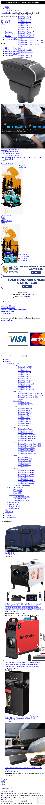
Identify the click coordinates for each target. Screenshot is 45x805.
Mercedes (16, 442)
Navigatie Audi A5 (24, 418)
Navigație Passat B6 (24, 461)
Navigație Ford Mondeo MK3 (27, 436)
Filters (3, 24)
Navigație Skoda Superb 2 (26, 483)
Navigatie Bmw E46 (24, 16)
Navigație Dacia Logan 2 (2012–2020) (30, 42)
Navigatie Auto (14, 10)
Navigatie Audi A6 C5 (25, 420)
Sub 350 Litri (17, 489)
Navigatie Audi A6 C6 (25, 421)
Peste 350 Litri (18, 491)
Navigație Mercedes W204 (26, 450)
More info (4, 799)
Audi (15, 406)
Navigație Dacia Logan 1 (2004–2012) (30, 40)
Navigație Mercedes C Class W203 (29, 444)
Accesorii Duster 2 (7, 164)
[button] (22, 168)
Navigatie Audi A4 (24, 57)
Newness (8, 36)
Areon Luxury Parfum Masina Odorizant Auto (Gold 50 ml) (22, 717)
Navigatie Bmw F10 (24, 24)
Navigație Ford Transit (25, 440)
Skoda (15, 468)
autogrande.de (7, 320)
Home (3, 13)
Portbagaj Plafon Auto (16, 487)
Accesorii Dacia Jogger (21, 500)
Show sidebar (5, 20)
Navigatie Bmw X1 (24, 29)
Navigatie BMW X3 (24, 33)
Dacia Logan (17, 39)
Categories (4, 249)
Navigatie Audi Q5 (24, 425)
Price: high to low (11, 39)
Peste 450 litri (17, 493)
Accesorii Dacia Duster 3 (21, 497)
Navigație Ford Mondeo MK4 (27, 438)
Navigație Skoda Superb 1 (26, 482)
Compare (8, 515)
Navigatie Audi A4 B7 (25, 414)
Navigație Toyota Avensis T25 (23, 485)
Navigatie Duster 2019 (25, 52)
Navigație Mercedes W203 (26, 448)
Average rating (10, 34)
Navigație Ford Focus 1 (25, 431)
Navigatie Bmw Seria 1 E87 (27, 27)
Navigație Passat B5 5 (25, 459)
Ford (15, 427)
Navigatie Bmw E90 (24, 20)
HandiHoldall (9, 553)
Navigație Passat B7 (24, 463)
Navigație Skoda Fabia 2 (26, 472)
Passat (15, 455)
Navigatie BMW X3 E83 (26, 35)
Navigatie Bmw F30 (24, 25)
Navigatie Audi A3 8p (25, 55)
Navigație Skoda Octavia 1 (26, 474)
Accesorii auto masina (16, 495)
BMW (15, 365)
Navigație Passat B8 (24, 465)
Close (3, 781)
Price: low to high (11, 38)
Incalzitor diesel (14, 153)
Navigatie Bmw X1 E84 (26, 31)
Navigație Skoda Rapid (25, 480)
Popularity (8, 32)
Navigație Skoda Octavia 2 (26, 476)
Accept (10, 799)
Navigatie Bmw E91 (24, 22)
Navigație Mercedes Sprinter (27, 453)
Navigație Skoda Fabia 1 (26, 470)
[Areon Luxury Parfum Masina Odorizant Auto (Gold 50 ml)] (17, 716)
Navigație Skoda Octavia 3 (26, 478)
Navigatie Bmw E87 (24, 18)
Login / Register (10, 517)
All (6, 48)
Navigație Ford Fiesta (25, 429)
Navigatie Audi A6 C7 (25, 423)
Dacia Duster (17, 48)
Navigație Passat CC (24, 467)
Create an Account (7, 791)
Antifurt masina (14, 155)
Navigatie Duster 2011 (25, 50)
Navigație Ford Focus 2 (25, 433)
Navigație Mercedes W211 (26, 451)
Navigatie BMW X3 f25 (26, 37)
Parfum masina (14, 149)
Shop (7, 13)
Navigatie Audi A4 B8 (25, 416)
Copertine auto (14, 151)
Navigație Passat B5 (24, 457)
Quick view (5, 152)
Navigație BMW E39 (25, 14)
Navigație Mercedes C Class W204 (29, 446)
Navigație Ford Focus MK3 (27, 435)
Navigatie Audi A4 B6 (25, 412)
